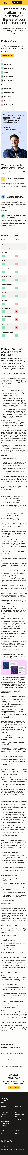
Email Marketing (5, 1123)
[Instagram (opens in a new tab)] (11, 1141)
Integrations (18, 1116)
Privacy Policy (4, 1146)
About (2, 1133)
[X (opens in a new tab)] (5, 1141)
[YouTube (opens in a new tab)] (8, 1141)
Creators (17, 1110)
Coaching (3, 1114)
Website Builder (5, 1121)
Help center (18, 1133)
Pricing (2, 1136)
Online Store (4, 1125)
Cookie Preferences (19, 1149)
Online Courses (5, 1110)
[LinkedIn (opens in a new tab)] (2, 1141)
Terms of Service (14, 1146)
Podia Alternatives (19, 1114)
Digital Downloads (5, 1112)
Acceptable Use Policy (6, 1149)
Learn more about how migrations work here (13, 451)
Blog (16, 1112)
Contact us (18, 1136)
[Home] (4, 2)
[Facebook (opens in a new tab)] (14, 1141)
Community (4, 1116)
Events (3, 1119)
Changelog (18, 1119)
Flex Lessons (19, 643)
